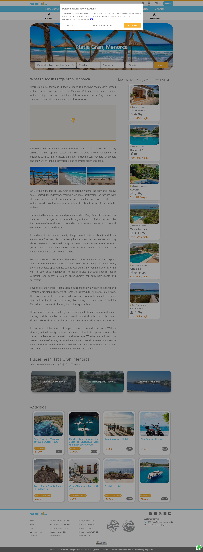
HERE (91, 19)
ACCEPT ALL (132, 25)
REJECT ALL (70, 25)
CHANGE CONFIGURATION (101, 25)
